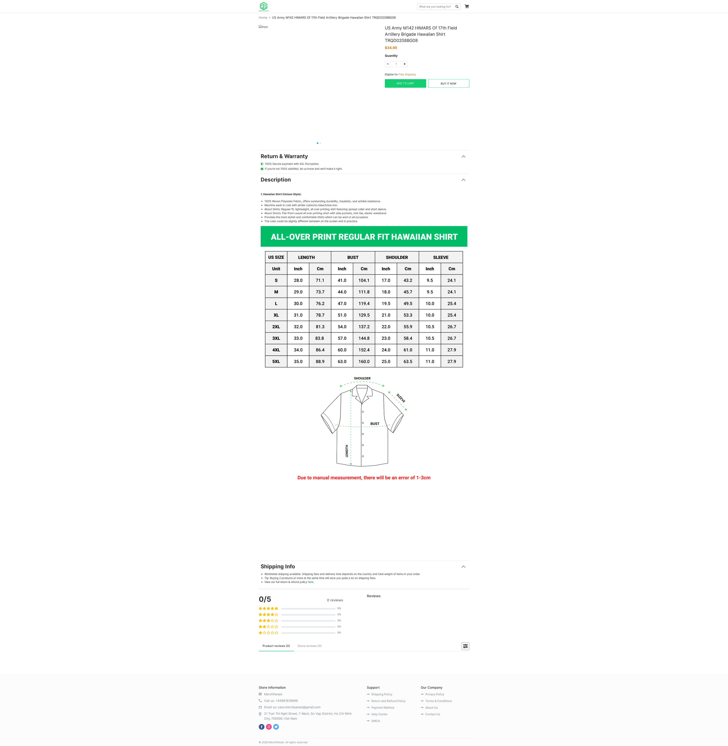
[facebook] (261, 727)
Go (457, 6)
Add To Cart (405, 83)
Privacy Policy (434, 694)
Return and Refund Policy (388, 701)
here (310, 582)
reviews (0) (276, 646)
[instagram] (269, 727)
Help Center (379, 714)
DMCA (375, 721)
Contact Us (432, 714)
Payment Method (382, 707)
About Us (431, 707)
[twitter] (276, 727)
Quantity (391, 56)
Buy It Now (448, 83)
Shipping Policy (381, 694)
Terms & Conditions (438, 701)
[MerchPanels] (264, 6)
